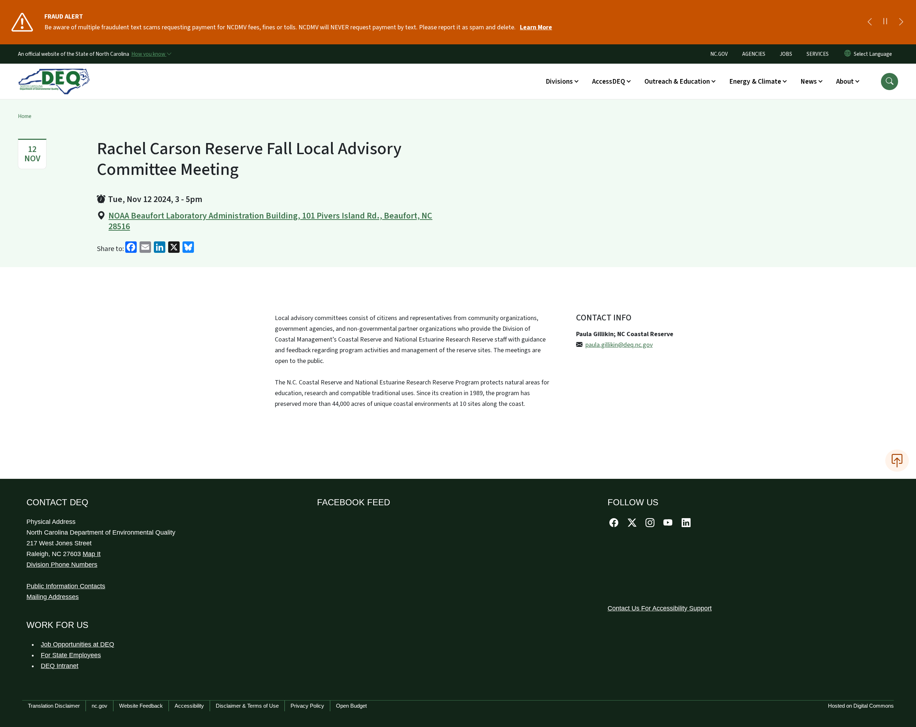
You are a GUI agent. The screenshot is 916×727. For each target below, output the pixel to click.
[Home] (54, 73)
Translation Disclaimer (54, 706)
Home (24, 116)
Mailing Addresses (52, 596)
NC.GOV (719, 54)
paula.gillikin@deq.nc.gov (619, 344)
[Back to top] (897, 461)
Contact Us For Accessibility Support (660, 608)
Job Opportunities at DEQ (77, 644)
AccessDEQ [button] (608, 82)
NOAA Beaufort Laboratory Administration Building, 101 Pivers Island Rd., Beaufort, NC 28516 (270, 221)
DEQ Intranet (59, 665)
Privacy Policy (307, 706)
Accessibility (189, 706)
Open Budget (351, 706)
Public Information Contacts (65, 586)
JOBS (786, 54)
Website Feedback (141, 706)
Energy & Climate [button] (755, 82)
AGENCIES (753, 54)
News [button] (808, 82)
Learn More (536, 27)
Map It (92, 553)
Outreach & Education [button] (677, 82)
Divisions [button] (559, 82)
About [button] (845, 82)
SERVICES (818, 54)
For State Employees (71, 655)
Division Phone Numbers (61, 564)
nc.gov (99, 706)
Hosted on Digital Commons (861, 706)
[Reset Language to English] (847, 54)
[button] (889, 81)
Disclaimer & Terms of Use (247, 706)
